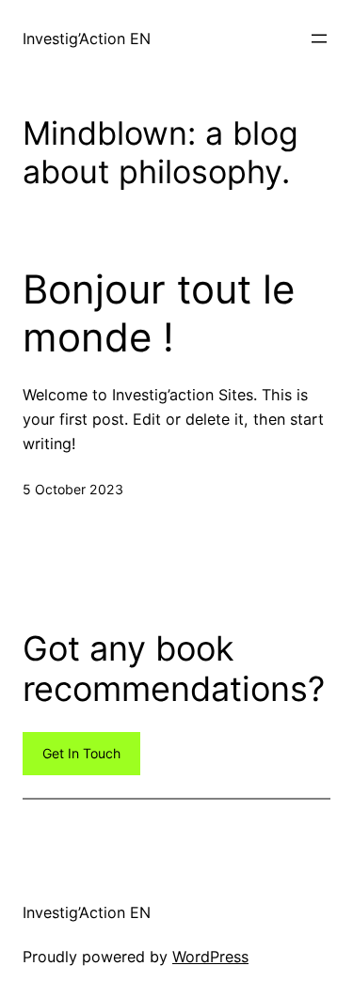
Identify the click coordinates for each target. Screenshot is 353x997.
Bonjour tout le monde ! (159, 313)
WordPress (210, 956)
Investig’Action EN (87, 38)
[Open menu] (319, 38)
